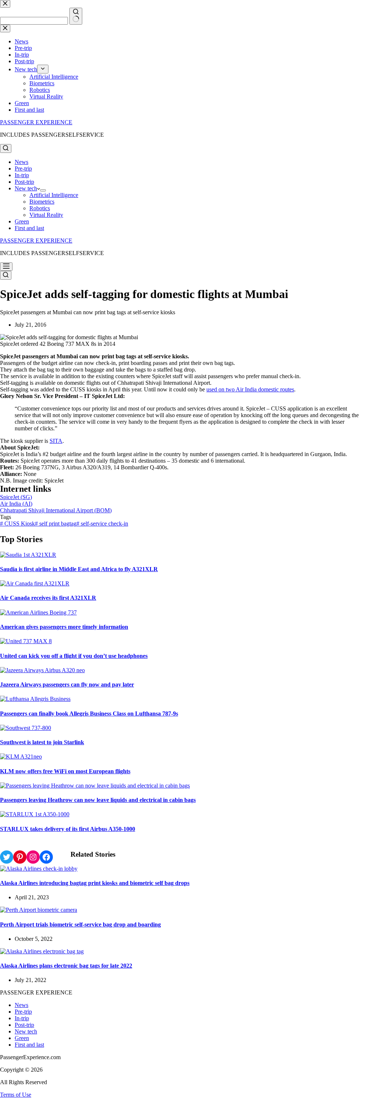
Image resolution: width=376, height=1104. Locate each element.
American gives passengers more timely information (64, 627)
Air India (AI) (16, 504)
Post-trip (24, 182)
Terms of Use (15, 1095)
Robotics (39, 208)
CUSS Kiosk (17, 523)
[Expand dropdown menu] (43, 190)
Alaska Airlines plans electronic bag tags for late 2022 (66, 966)
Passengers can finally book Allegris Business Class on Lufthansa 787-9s (89, 713)
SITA (56, 441)
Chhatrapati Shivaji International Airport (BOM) (56, 510)
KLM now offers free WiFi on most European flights (65, 771)
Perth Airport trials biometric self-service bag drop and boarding (80, 924)
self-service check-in (102, 523)
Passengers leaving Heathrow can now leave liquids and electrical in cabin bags (98, 800)
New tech (26, 188)
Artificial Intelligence (53, 195)
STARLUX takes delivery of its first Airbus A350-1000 (67, 829)
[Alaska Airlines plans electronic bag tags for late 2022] (42, 951)
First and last (29, 228)
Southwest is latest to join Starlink (42, 742)
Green (22, 221)
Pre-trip (23, 168)
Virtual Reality (46, 215)
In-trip (22, 175)
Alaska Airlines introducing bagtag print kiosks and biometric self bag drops (94, 883)
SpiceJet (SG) (16, 497)
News (21, 162)
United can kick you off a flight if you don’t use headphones (74, 656)
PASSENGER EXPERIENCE (36, 122)
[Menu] (6, 266)
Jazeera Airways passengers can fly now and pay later (67, 684)
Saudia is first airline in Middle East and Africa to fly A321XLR (79, 569)
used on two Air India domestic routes (250, 389)
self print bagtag (55, 523)
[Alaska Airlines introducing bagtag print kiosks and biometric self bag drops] (38, 868)
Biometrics (41, 201)
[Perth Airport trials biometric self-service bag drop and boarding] (38, 910)
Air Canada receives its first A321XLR (48, 598)
